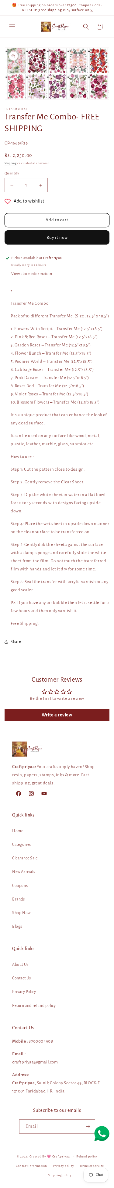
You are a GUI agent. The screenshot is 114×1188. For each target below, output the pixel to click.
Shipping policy (60, 1175)
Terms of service (92, 1165)
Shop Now (21, 913)
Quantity (12, 173)
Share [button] (16, 642)
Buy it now (57, 237)
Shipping (11, 163)
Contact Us (21, 978)
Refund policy (86, 1156)
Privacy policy (63, 1165)
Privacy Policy (24, 992)
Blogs (17, 926)
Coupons (20, 886)
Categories (21, 844)
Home (17, 831)
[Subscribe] (88, 1126)
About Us (20, 964)
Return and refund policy (34, 1006)
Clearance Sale (24, 858)
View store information (31, 274)
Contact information (31, 1165)
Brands (18, 899)
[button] (12, 26)
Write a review (57, 714)
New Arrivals (23, 872)
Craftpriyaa (61, 1156)
